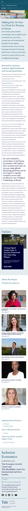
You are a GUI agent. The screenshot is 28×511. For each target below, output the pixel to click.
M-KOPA (18, 186)
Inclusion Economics (11, 5)
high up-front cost (9, 124)
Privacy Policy (12, 503)
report (7, 112)
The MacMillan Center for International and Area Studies (13, 472)
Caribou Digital (8, 426)
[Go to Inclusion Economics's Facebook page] (3, 495)
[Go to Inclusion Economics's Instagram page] (6, 495)
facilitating (7, 81)
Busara (6, 433)
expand (14, 92)
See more (5, 312)
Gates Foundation (9, 442)
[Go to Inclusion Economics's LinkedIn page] (9, 495)
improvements (9, 85)
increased (10, 107)
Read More (7, 266)
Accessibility (12, 501)
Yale (5, 502)
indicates (9, 142)
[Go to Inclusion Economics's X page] (12, 495)
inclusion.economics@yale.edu (12, 482)
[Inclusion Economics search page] (25, 1)
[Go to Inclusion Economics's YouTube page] (16, 495)
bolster (7, 90)
